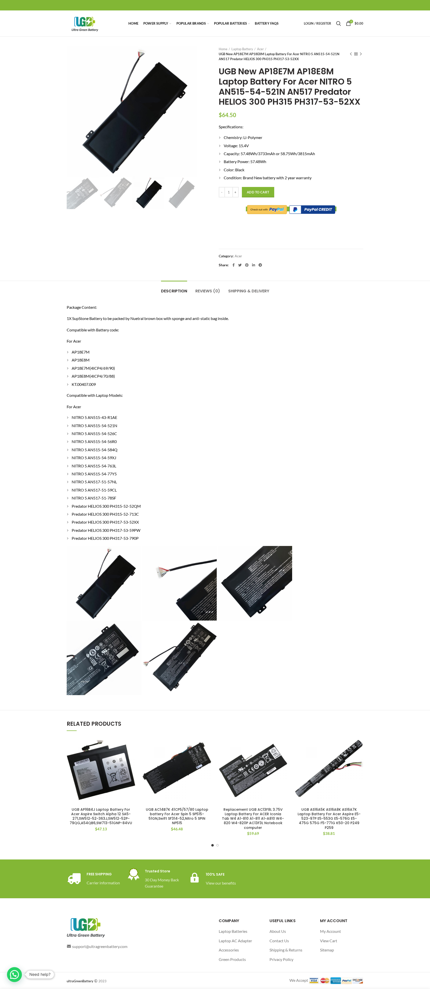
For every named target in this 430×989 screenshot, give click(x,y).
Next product (360, 53)
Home (223, 49)
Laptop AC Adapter (235, 940)
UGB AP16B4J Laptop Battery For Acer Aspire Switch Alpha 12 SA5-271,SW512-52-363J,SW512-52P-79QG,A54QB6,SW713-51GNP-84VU (101, 816)
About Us (277, 931)
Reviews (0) (207, 291)
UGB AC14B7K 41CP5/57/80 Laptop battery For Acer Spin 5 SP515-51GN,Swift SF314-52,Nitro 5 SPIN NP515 (177, 816)
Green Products (232, 959)
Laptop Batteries (233, 931)
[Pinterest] (246, 265)
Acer (260, 49)
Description (174, 291)
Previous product (350, 53)
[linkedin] (253, 265)
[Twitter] (239, 265)
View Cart (328, 940)
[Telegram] (260, 265)
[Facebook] (233, 265)
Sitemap (327, 949)
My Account (330, 931)
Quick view (131, 755)
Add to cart (258, 192)
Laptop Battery (242, 49)
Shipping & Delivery (248, 291)
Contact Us (279, 940)
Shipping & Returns (285, 949)
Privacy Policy (281, 959)
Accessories (229, 949)
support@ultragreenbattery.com (99, 946)
